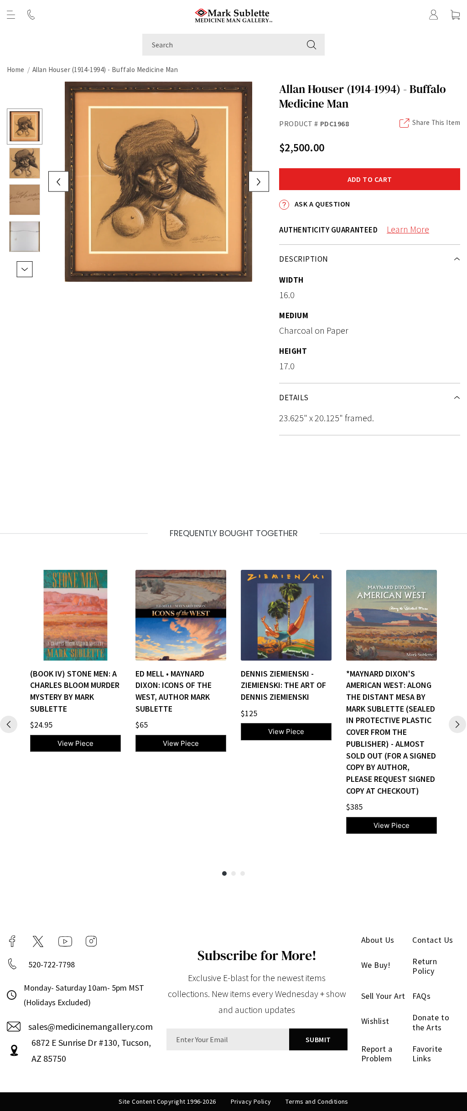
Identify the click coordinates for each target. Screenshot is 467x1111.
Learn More (408, 229)
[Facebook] (12, 941)
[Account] (434, 15)
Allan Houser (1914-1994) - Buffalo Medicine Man (105, 69)
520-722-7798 (51, 964)
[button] (11, 14)
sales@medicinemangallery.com (90, 1026)
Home (16, 69)
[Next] (457, 724)
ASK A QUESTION (321, 203)
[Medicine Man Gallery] (234, 14)
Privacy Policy (251, 1101)
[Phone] (31, 15)
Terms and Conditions (316, 1101)
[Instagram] (91, 941)
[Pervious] (8, 724)
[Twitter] (38, 941)
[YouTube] (65, 941)
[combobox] (220, 45)
